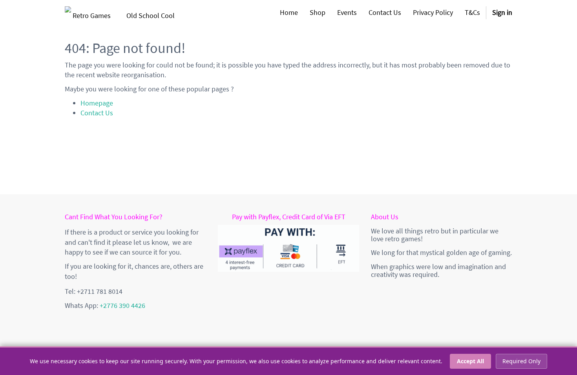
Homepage (96, 102)
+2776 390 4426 (122, 305)
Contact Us (96, 112)
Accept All (470, 361)
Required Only (521, 361)
